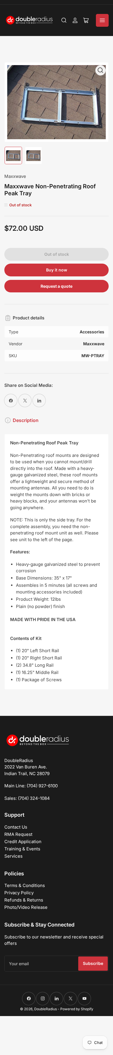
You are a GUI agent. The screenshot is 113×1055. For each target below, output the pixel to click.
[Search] (64, 20)
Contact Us (15, 827)
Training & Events (22, 849)
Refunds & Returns (23, 900)
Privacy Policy (19, 892)
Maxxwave (15, 176)
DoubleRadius (45, 1009)
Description (26, 420)
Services (13, 856)
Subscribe (93, 963)
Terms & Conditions (24, 885)
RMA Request (18, 834)
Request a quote (56, 286)
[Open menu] (102, 20)
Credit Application (22, 841)
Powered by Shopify (76, 1009)
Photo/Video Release (26, 907)
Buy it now (56, 269)
